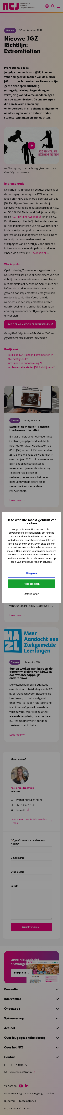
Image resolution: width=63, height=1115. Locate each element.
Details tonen (31, 594)
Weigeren (31, 573)
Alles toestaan (32, 583)
